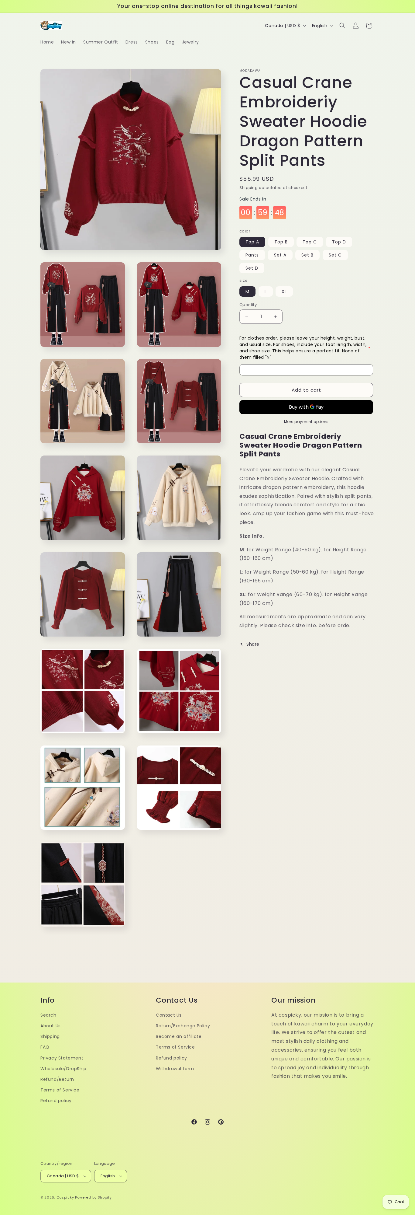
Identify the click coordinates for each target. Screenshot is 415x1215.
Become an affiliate (178, 1036)
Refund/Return (57, 1079)
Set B (307, 255)
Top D (339, 242)
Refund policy (56, 1101)
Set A (280, 255)
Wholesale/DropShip (63, 1069)
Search (48, 1015)
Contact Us (169, 1015)
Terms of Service (60, 1090)
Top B (281, 242)
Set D (251, 268)
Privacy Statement (61, 1058)
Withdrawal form (175, 1069)
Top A (252, 242)
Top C (310, 242)
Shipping (248, 187)
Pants (252, 255)
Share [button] (252, 644)
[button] (342, 25)
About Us (50, 1026)
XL (284, 291)
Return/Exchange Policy (183, 1026)
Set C (335, 255)
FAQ (45, 1047)
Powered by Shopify (93, 1197)
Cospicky (65, 1197)
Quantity (248, 305)
